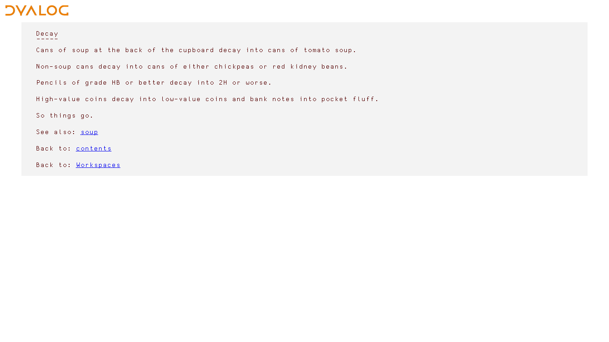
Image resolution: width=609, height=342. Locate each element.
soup (89, 131)
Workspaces (98, 164)
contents (93, 148)
